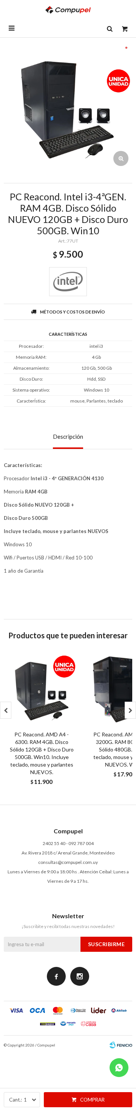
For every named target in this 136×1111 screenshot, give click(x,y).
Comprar (92, 1100)
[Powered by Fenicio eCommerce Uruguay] (121, 1045)
